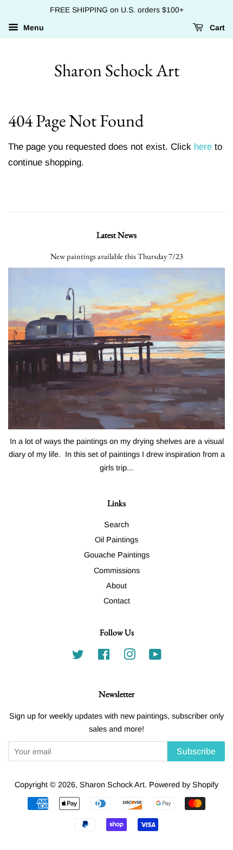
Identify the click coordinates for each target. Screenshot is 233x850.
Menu (32, 27)
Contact (116, 600)
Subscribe (196, 751)
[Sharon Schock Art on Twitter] (78, 656)
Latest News (116, 235)
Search (116, 524)
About (116, 585)
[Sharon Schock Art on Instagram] (129, 656)
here (203, 147)
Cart (216, 27)
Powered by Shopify (183, 784)
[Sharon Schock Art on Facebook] (104, 656)
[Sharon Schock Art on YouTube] (155, 656)
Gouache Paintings (117, 554)
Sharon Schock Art (116, 70)
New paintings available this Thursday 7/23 (116, 256)
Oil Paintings (116, 539)
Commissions (117, 570)
